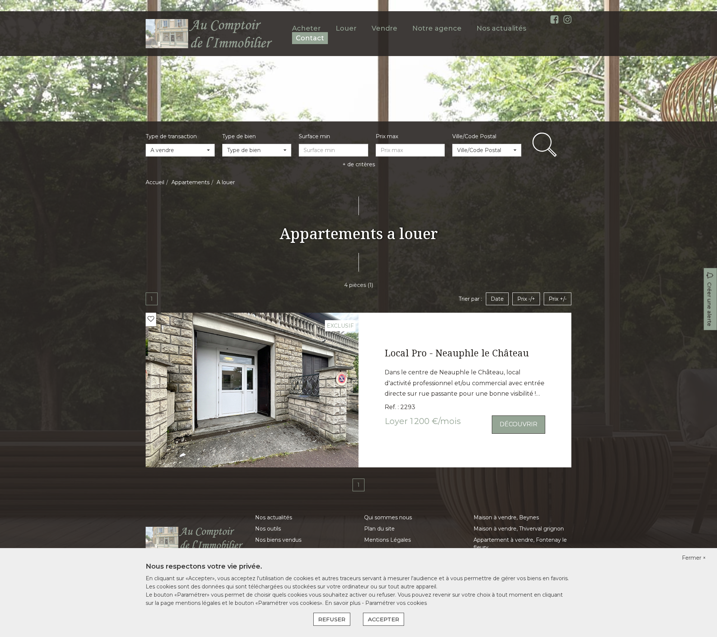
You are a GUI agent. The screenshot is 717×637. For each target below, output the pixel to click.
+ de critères (358, 164)
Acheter (306, 28)
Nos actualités (501, 28)
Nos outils (268, 528)
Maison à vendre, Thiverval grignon (519, 528)
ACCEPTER (383, 619)
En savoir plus (343, 603)
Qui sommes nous (388, 517)
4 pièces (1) (358, 285)
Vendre (384, 28)
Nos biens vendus (278, 539)
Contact (310, 38)
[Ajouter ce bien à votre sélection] (151, 319)
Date (497, 299)
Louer (346, 28)
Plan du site (379, 528)
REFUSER (331, 619)
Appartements (190, 182)
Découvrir (518, 424)
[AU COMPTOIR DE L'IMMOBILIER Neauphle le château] (209, 33)
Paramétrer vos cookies (396, 603)
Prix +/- (558, 299)
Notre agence (437, 28)
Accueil (155, 182)
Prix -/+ (526, 299)
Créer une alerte (709, 304)
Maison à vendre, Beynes (506, 517)
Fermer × (694, 557)
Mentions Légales (387, 539)
